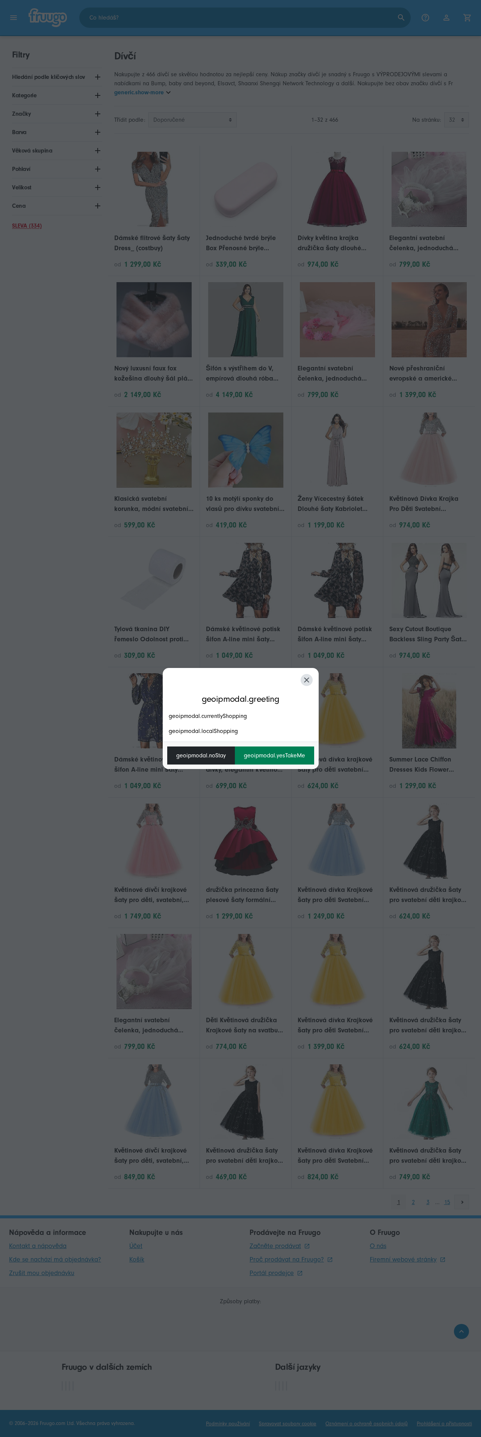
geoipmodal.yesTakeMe (274, 755)
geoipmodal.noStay (201, 755)
